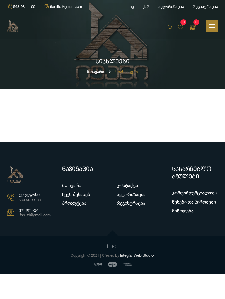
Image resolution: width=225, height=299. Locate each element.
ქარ (146, 6)
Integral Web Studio (137, 255)
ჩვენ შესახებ (76, 194)
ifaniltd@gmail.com (66, 6)
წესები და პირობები (194, 202)
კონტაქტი (127, 185)
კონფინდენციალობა (194, 193)
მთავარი (95, 71)
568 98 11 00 (24, 6)
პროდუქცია (74, 203)
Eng (130, 6)
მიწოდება (183, 210)
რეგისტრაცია (205, 6)
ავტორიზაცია (131, 194)
